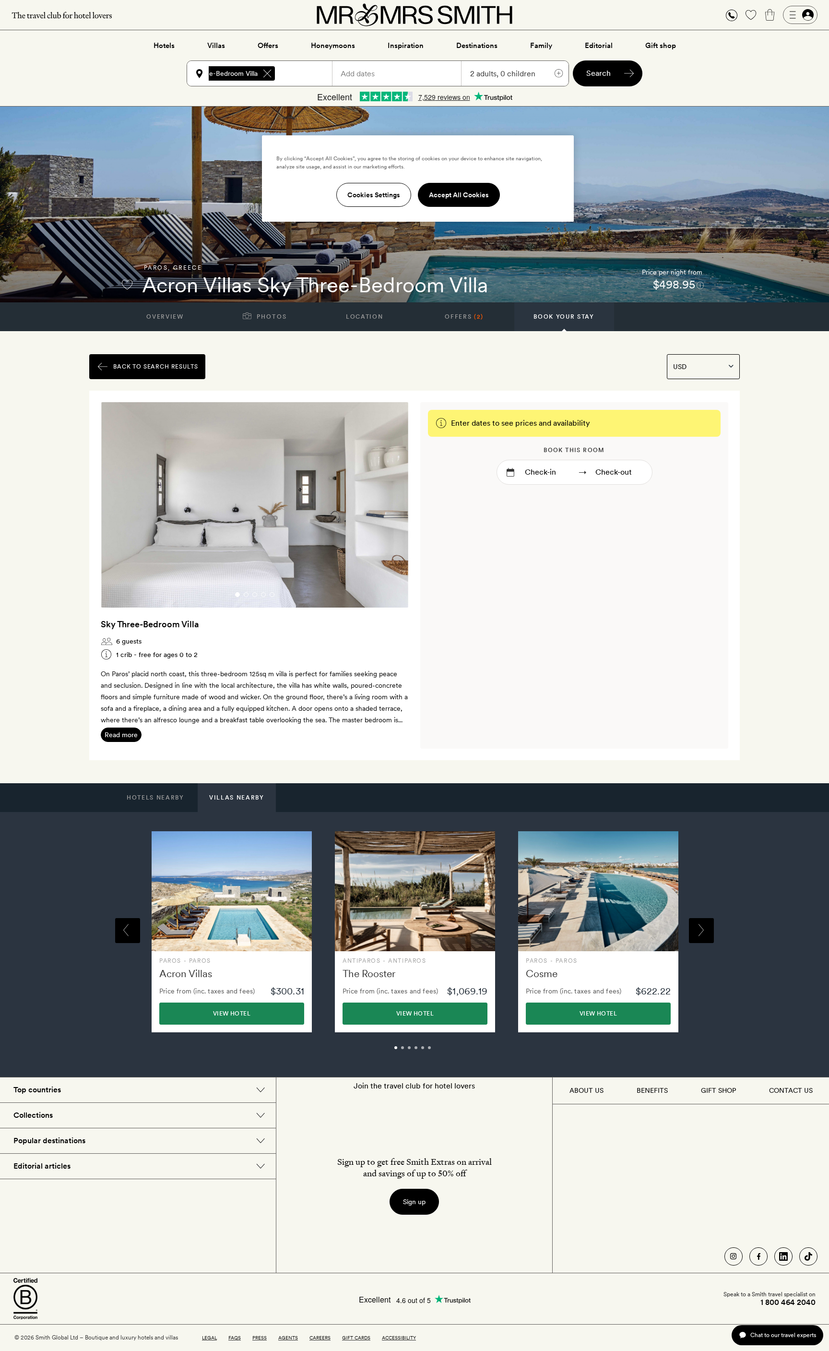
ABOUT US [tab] (586, 1090)
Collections (33, 1115)
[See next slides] (389, 505)
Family (541, 45)
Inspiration (406, 45)
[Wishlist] (751, 15)
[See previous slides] (120, 505)
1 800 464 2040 (788, 1302)
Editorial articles (42, 1166)
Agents (288, 1337)
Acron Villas (185, 974)
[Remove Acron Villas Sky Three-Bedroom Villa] (267, 73)
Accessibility (399, 1337)
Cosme (541, 974)
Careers (320, 1337)
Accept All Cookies (459, 195)
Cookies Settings (373, 195)
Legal (209, 1337)
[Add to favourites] (127, 285)
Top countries (37, 1089)
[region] (418, 178)
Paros (156, 267)
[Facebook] (758, 1256)
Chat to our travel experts (783, 1335)
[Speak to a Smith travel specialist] (731, 15)
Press (259, 1337)
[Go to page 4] (263, 594)
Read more (121, 735)
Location (364, 316)
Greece (187, 267)
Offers (268, 45)
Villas (216, 45)
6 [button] (440, 1052)
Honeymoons (333, 45)
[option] (232, 931)
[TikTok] (808, 1256)
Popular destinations (49, 1140)
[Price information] (700, 285)
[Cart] (770, 15)
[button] (731, 15)
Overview (164, 316)
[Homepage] (414, 14)
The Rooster (369, 974)
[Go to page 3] (254, 594)
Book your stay (563, 316)
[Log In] (800, 15)
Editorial (599, 45)
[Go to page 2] (246, 594)
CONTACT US (791, 1090)
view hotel (231, 1013)
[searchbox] (308, 73)
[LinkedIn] (783, 1256)
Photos (270, 316)
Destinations (476, 45)
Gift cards (356, 1337)
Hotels (164, 45)
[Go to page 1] (237, 594)
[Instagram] (733, 1256)
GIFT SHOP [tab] (718, 1090)
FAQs (234, 1337)
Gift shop (660, 45)
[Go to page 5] (272, 594)
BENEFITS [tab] (652, 1090)
